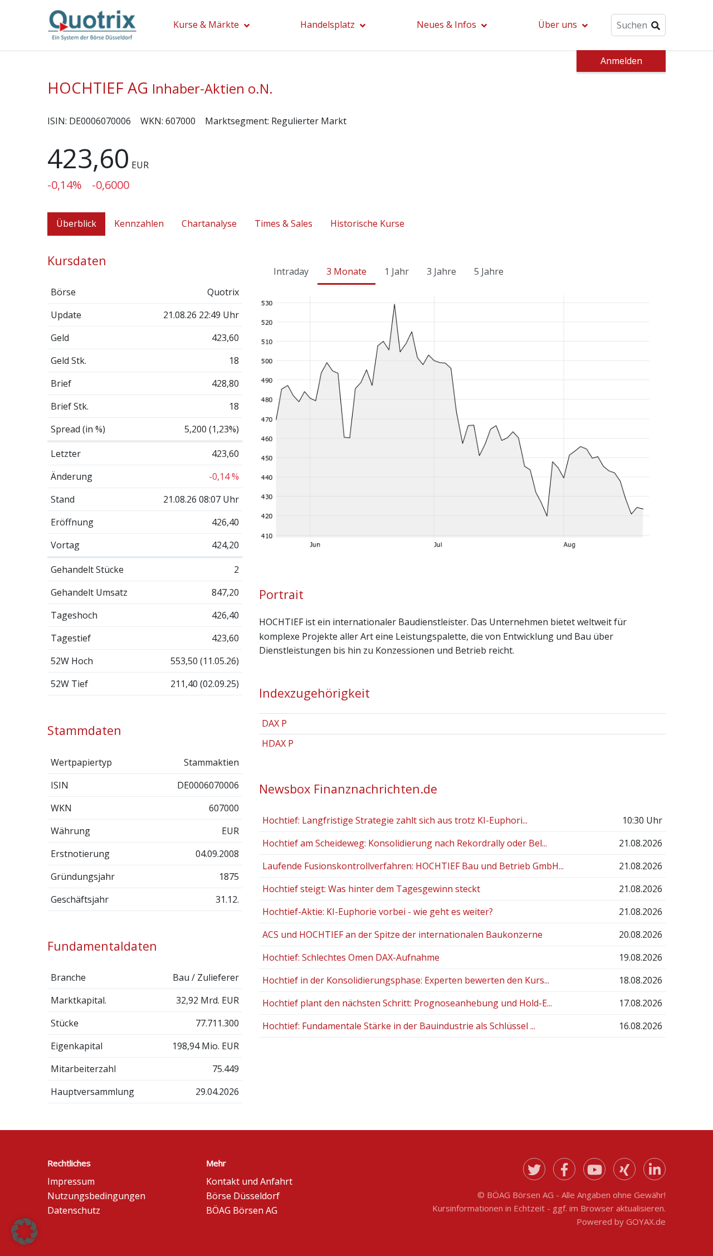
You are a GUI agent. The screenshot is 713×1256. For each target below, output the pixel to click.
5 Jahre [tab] (489, 271)
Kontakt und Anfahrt (249, 1181)
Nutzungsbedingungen (96, 1196)
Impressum (71, 1181)
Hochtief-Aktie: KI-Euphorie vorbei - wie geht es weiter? (377, 911)
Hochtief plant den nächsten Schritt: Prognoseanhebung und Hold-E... (407, 1003)
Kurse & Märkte (206, 24)
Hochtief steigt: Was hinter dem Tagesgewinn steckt (371, 888)
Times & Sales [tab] (283, 223)
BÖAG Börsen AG (241, 1210)
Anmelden (621, 61)
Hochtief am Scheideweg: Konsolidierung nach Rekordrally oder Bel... (404, 843)
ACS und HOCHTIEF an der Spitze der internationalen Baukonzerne (402, 934)
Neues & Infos (446, 24)
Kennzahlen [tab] (139, 223)
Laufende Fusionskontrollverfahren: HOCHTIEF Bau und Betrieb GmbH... (413, 865)
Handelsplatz (327, 24)
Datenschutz (73, 1210)
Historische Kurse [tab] (367, 223)
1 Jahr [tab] (396, 271)
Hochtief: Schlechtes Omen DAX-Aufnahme (350, 957)
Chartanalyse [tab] (209, 223)
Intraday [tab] (291, 271)
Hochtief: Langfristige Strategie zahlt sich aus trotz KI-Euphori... (395, 820)
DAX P (274, 723)
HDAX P (278, 743)
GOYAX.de (646, 1221)
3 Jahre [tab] (441, 271)
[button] (24, 1231)
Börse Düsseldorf (243, 1196)
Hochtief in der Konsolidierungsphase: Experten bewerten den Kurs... (405, 980)
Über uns (557, 24)
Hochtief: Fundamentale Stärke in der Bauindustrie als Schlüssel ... (398, 1025)
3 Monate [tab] (346, 271)
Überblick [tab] (76, 223)
